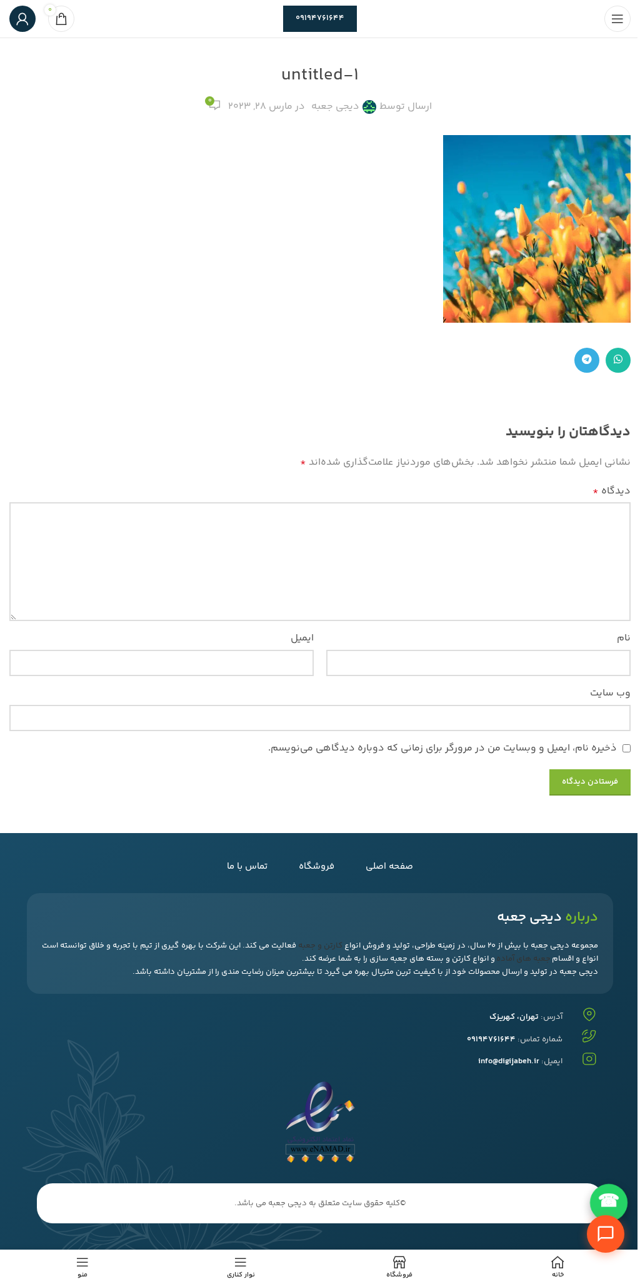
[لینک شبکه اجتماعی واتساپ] (618, 360)
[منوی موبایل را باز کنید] (617, 18)
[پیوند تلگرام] (586, 360)
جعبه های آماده (523, 959)
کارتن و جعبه (320, 945)
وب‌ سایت (610, 693)
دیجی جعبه (335, 106)
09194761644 (320, 18)
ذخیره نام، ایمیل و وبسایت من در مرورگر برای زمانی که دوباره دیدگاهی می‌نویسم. (442, 748)
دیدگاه (611, 491)
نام (624, 638)
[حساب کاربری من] (22, 18)
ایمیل (302, 638)
